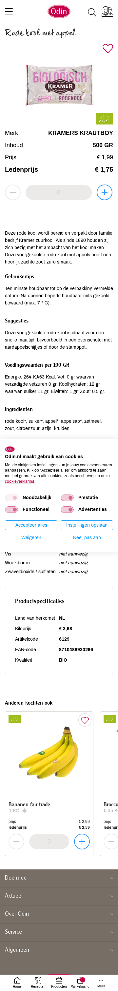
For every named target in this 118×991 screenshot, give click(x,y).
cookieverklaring (19, 481)
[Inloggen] (107, 11)
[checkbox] (11, 498)
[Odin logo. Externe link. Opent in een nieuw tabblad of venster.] (10, 449)
